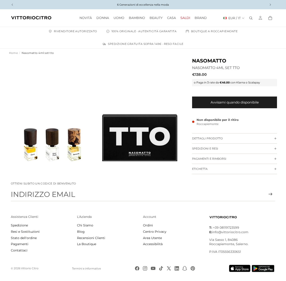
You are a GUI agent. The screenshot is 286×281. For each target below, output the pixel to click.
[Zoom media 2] (139, 112)
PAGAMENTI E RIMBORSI (209, 158)
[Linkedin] (176, 268)
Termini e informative (86, 268)
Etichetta (200, 168)
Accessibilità (153, 244)
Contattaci (19, 250)
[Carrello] (270, 18)
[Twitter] (169, 268)
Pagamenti (19, 244)
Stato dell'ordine (24, 238)
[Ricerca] (251, 18)
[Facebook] (137, 268)
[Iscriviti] (270, 194)
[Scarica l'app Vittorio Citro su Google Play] (264, 268)
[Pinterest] (192, 268)
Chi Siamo (85, 225)
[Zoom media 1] (52, 112)
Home (13, 53)
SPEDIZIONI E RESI (205, 148)
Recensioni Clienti (91, 238)
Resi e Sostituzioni (25, 232)
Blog (81, 232)
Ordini (148, 225)
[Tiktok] (161, 268)
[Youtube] (153, 268)
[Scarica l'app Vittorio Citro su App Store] (240, 268)
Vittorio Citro (30, 268)
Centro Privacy (154, 232)
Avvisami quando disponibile (235, 102)
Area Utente (152, 238)
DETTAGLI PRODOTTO (207, 138)
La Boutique (86, 244)
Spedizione (19, 225)
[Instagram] (145, 268)
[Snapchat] (184, 268)
